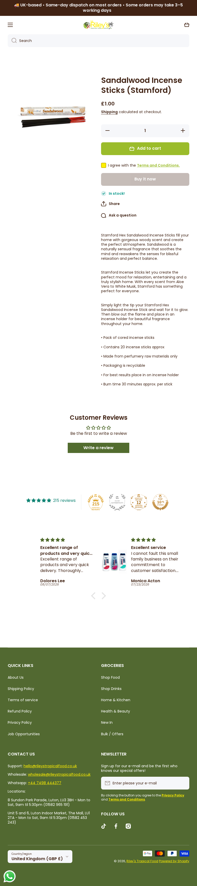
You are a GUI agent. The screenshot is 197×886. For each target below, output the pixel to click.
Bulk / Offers (112, 733)
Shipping (109, 112)
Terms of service (23, 700)
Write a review (98, 448)
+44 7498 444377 (44, 782)
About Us (16, 677)
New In (107, 722)
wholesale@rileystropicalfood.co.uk (59, 774)
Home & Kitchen (115, 700)
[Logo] (98, 24)
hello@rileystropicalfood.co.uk (50, 766)
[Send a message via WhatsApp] (10, 876)
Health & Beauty (115, 711)
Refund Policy (20, 711)
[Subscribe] (182, 783)
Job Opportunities (24, 733)
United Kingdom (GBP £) (37, 859)
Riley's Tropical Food (142, 861)
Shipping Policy (21, 688)
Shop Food (110, 677)
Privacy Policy (20, 722)
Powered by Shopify (174, 861)
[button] (186, 24)
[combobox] (98, 40)
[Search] (12, 40)
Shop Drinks (111, 688)
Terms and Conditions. (158, 165)
